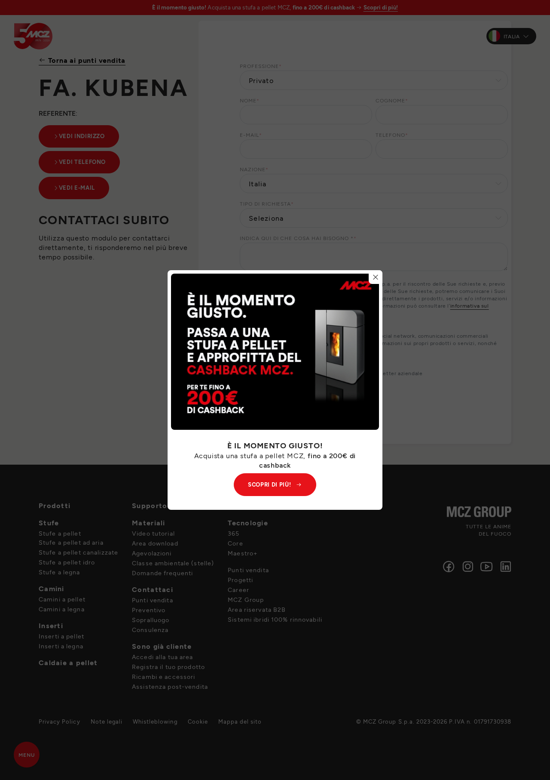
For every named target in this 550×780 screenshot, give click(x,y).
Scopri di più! (269, 484)
